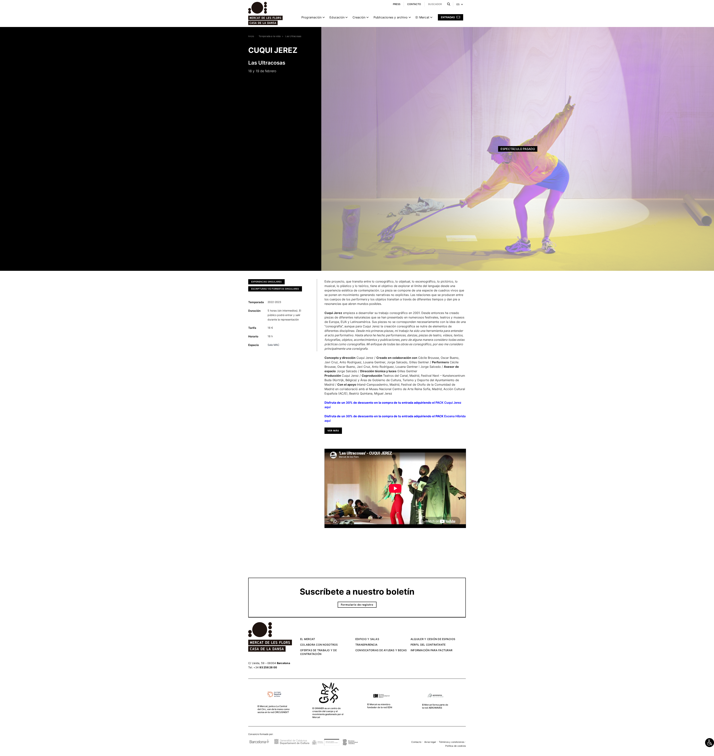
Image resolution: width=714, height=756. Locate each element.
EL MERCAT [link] (307, 639)
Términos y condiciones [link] (451, 742)
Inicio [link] (251, 36)
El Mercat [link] (422, 17)
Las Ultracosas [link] (293, 36)
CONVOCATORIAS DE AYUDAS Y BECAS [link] (381, 650)
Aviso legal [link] (430, 742)
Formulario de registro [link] (357, 604)
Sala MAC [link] (273, 344)
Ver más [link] (333, 430)
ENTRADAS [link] (448, 17)
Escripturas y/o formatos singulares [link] (275, 288)
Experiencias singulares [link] (266, 281)
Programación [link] (311, 17)
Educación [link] (337, 17)
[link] (709, 742)
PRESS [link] (396, 4)
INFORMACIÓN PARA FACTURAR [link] (431, 650)
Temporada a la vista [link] (270, 36)
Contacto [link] (416, 742)
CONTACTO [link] (414, 4)
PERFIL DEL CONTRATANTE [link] (428, 644)
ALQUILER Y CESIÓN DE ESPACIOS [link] (433, 639)
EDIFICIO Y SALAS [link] (367, 639)
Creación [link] (359, 17)
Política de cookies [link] (455, 745)
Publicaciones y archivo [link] (391, 17)
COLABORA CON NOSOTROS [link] (319, 644)
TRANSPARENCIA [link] (366, 644)
